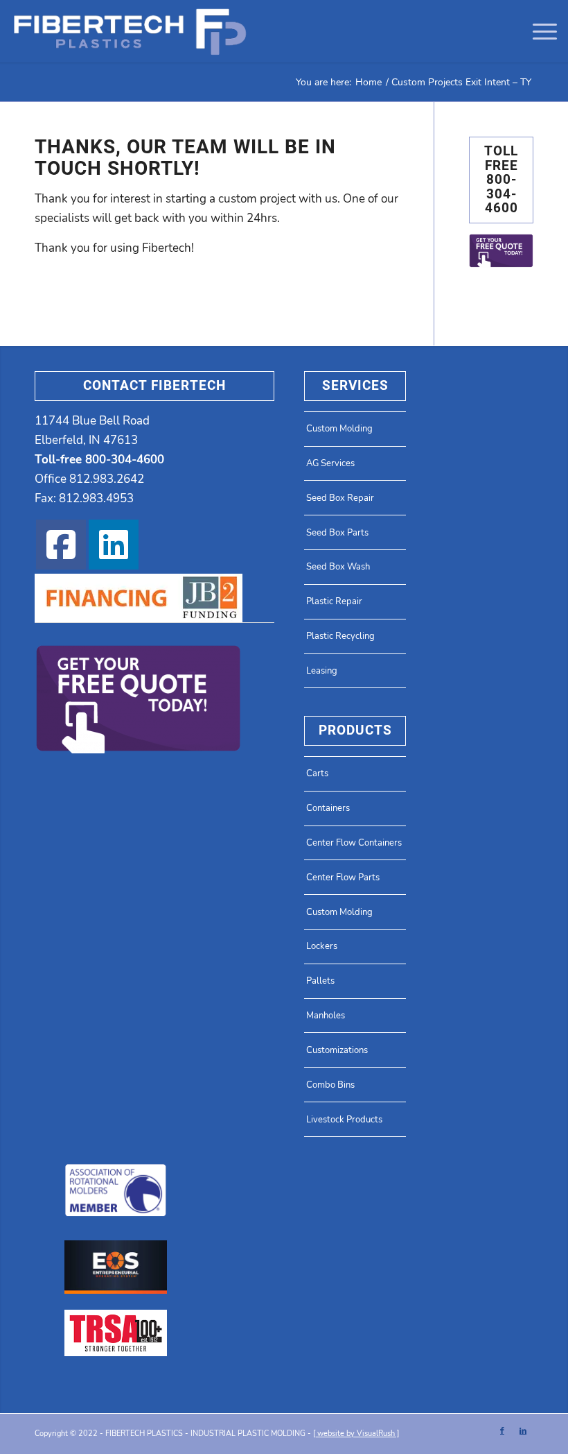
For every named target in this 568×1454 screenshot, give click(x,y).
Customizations (337, 1050)
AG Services (330, 463)
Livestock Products (344, 1119)
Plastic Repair (334, 601)
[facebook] (61, 545)
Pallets (320, 981)
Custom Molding (339, 428)
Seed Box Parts (337, 533)
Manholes (325, 1015)
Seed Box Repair (340, 498)
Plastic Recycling (340, 636)
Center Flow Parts (343, 877)
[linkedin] (114, 545)
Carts (317, 773)
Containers (328, 808)
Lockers (321, 946)
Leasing (321, 671)
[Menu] (538, 31)
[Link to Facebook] (502, 1431)
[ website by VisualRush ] (356, 1433)
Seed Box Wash (338, 567)
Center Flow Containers (354, 843)
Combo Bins (330, 1085)
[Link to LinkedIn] (523, 1431)
